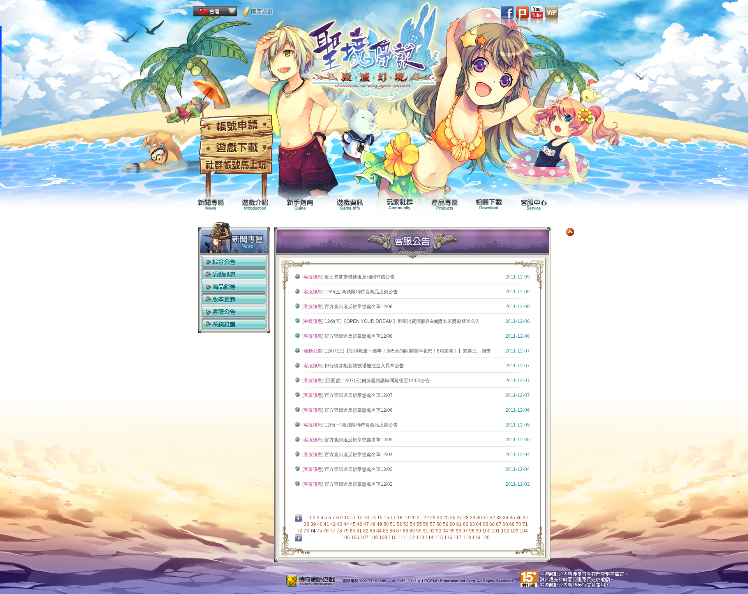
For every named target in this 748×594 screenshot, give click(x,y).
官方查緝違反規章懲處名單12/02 (359, 484)
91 (426, 531)
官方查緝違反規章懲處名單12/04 (359, 454)
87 (399, 531)
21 (420, 517)
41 (327, 524)
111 (402, 537)
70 (519, 524)
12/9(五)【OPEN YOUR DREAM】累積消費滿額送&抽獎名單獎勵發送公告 (402, 321)
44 (347, 524)
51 (393, 524)
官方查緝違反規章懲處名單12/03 (359, 469)
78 (340, 531)
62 (466, 524)
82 (366, 531)
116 (448, 537)
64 (479, 524)
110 (393, 537)
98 (472, 531)
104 (524, 531)
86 (393, 531)
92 (432, 531)
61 (459, 524)
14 (373, 517)
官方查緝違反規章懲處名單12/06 (359, 410)
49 (380, 524)
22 (426, 517)
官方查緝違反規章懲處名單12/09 (359, 306)
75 (320, 531)
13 (367, 517)
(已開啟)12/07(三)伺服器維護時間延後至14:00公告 (377, 380)
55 (419, 524)
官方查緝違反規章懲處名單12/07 (359, 395)
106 (355, 537)
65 (486, 524)
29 (473, 517)
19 (407, 517)
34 (506, 517)
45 (353, 524)
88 (406, 531)
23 (433, 517)
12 (360, 517)
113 (420, 537)
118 (467, 537)
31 (486, 517)
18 (400, 517)
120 (486, 537)
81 (359, 531)
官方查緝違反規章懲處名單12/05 (359, 439)
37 (525, 517)
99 (479, 531)
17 (393, 517)
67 (499, 524)
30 (479, 517)
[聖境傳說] (374, 55)
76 (326, 531)
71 (525, 524)
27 (460, 517)
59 (446, 524)
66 (492, 524)
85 (386, 531)
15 (380, 517)
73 (306, 531)
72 (300, 531)
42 (333, 524)
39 (313, 524)
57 (433, 524)
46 (360, 524)
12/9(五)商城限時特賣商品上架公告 (361, 291)
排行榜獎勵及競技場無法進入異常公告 (364, 365)
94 (446, 531)
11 (354, 517)
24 (440, 517)
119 (477, 537)
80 (353, 531)
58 (439, 524)
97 (465, 531)
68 (506, 524)
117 (458, 537)
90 (419, 531)
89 (412, 531)
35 (513, 517)
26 (453, 517)
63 (472, 524)
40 (320, 524)
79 (346, 531)
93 (439, 531)
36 (519, 517)
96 (459, 531)
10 (347, 517)
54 (413, 524)
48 (373, 524)
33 (499, 517)
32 (493, 517)
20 (413, 517)
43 (340, 524)
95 (452, 531)
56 (426, 524)
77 (333, 531)
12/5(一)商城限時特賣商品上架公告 (361, 425)
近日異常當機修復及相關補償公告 (360, 277)
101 (496, 531)
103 (515, 531)
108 (374, 537)
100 (487, 531)
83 (373, 531)
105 (346, 537)
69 (512, 524)
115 (439, 537)
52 (400, 524)
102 (505, 531)
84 (379, 531)
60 (453, 524)
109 (383, 537)
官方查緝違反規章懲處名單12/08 (359, 336)
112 (411, 537)
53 (406, 524)
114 (430, 537)
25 (446, 517)
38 (307, 524)
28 (466, 517)
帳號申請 (236, 127)
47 (366, 524)
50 (386, 524)
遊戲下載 (236, 148)
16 (387, 517)
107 (365, 537)
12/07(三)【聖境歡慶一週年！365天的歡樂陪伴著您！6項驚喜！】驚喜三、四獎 (408, 351)
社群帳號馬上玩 (236, 165)
